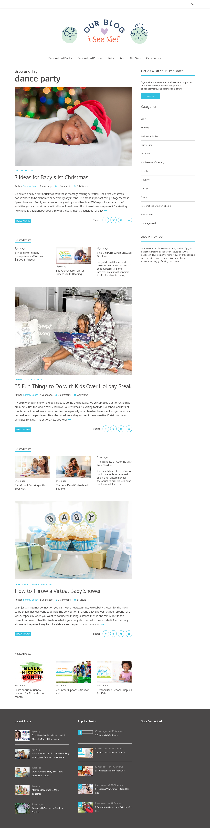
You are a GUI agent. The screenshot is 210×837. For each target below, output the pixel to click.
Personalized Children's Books (156, 206)
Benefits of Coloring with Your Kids (30, 487)
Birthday (145, 127)
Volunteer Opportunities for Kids (72, 691)
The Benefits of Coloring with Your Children (114, 463)
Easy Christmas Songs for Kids (110, 770)
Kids (122, 58)
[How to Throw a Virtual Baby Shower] (73, 540)
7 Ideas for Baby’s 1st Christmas (51, 177)
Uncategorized (24, 171)
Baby (111, 58)
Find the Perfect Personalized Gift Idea (114, 254)
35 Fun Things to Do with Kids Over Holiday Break (73, 386)
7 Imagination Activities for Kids (110, 752)
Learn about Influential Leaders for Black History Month (29, 693)
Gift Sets (135, 58)
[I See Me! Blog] (105, 48)
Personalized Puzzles (90, 58)
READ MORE (23, 220)
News (144, 197)
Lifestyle (47, 584)
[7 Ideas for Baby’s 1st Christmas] (73, 126)
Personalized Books (60, 58)
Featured (145, 153)
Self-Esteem (147, 214)
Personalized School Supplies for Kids (114, 691)
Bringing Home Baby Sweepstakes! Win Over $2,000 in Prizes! (29, 256)
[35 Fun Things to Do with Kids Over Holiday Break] (73, 331)
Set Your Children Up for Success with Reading (70, 272)
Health (144, 171)
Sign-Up (150, 96)
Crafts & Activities (27, 584)
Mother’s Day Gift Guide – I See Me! (72, 487)
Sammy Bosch (30, 186)
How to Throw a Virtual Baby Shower (58, 590)
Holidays (36, 379)
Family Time (22, 379)
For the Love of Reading (152, 162)
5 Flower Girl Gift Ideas (106, 735)
